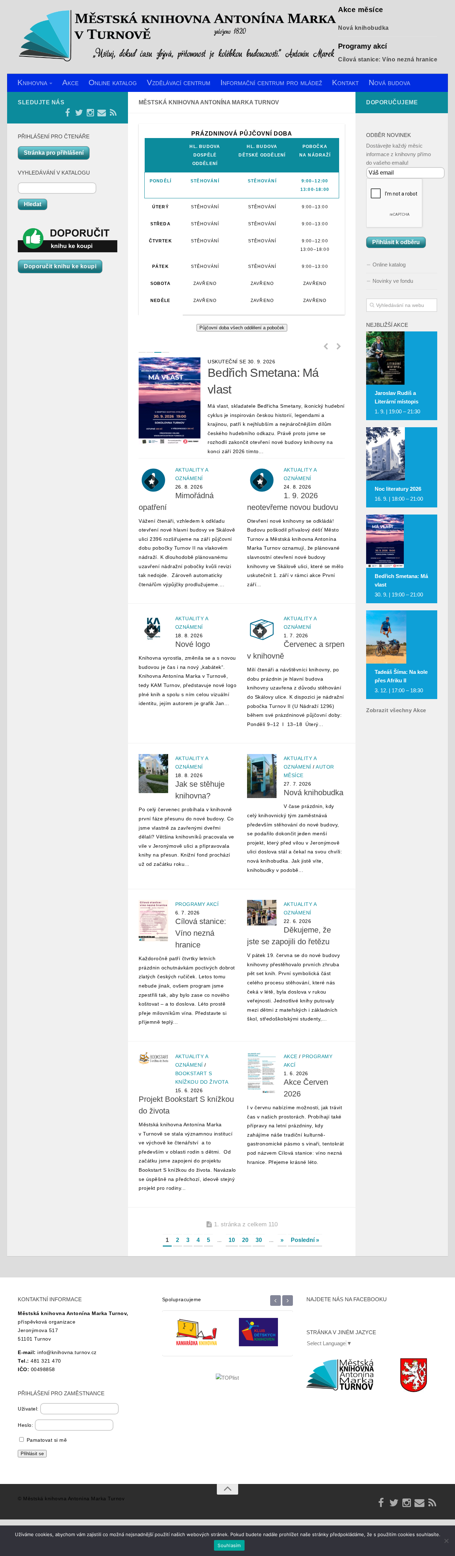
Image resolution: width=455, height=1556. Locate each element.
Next (339, 346)
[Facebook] (67, 113)
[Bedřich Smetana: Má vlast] (169, 401)
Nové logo (192, 644)
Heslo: (26, 1425)
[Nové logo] (153, 629)
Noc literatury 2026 (398, 489)
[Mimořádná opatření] (153, 480)
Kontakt (345, 82)
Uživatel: (29, 1409)
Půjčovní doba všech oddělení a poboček (241, 327)
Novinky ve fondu (393, 281)
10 (232, 1240)
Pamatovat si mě (46, 1440)
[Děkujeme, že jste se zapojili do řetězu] (262, 912)
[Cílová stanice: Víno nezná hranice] (153, 920)
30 (259, 1240)
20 (245, 1240)
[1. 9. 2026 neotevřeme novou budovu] (262, 480)
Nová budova (389, 82)
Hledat (32, 204)
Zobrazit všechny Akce (396, 710)
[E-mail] (101, 113)
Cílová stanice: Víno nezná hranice (387, 59)
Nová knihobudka (363, 28)
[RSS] (113, 113)
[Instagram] (90, 113)
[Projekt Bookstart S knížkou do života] (153, 1058)
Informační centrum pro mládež (271, 82)
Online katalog (113, 82)
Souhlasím (229, 1545)
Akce (70, 82)
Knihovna (32, 82)
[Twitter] (79, 113)
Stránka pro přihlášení (54, 153)
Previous (326, 346)
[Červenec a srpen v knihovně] (262, 629)
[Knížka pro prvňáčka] (258, 1337)
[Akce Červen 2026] (262, 1073)
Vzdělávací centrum (178, 82)
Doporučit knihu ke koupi (60, 266)
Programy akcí (197, 904)
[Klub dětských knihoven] (196, 1337)
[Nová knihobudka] (262, 776)
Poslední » (305, 1240)
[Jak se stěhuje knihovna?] (153, 773)
